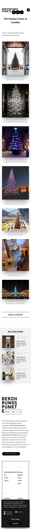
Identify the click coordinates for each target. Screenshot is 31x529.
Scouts (19, 478)
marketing (8, 514)
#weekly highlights (21, 338)
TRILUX (6, 480)
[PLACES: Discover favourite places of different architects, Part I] (8, 341)
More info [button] (6, 509)
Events (19, 483)
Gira (5, 475)
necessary (8, 512)
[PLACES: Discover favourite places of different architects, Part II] (8, 357)
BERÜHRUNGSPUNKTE (6, 472)
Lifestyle (19, 337)
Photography (24, 337)
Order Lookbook (15, 315)
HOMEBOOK (19, 354)
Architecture (19, 353)
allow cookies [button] (15, 519)
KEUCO (6, 478)
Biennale (20, 472)
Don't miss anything (11, 453)
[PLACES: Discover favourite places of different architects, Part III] (8, 373)
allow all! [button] (15, 523)
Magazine (20, 475)
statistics (20, 512)
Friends (20, 480)
